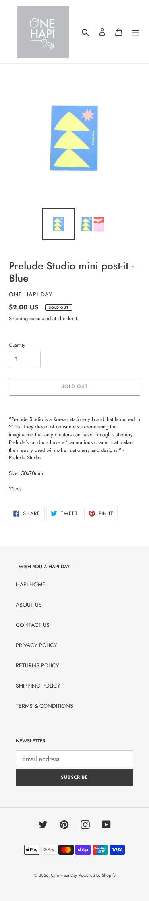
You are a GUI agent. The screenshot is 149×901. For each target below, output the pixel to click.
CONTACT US (33, 625)
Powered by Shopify (97, 875)
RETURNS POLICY (37, 665)
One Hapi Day (64, 875)
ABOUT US (29, 605)
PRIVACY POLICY (36, 645)
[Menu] (135, 31)
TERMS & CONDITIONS (44, 706)
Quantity (17, 345)
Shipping (18, 318)
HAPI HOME (30, 584)
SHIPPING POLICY (38, 686)
